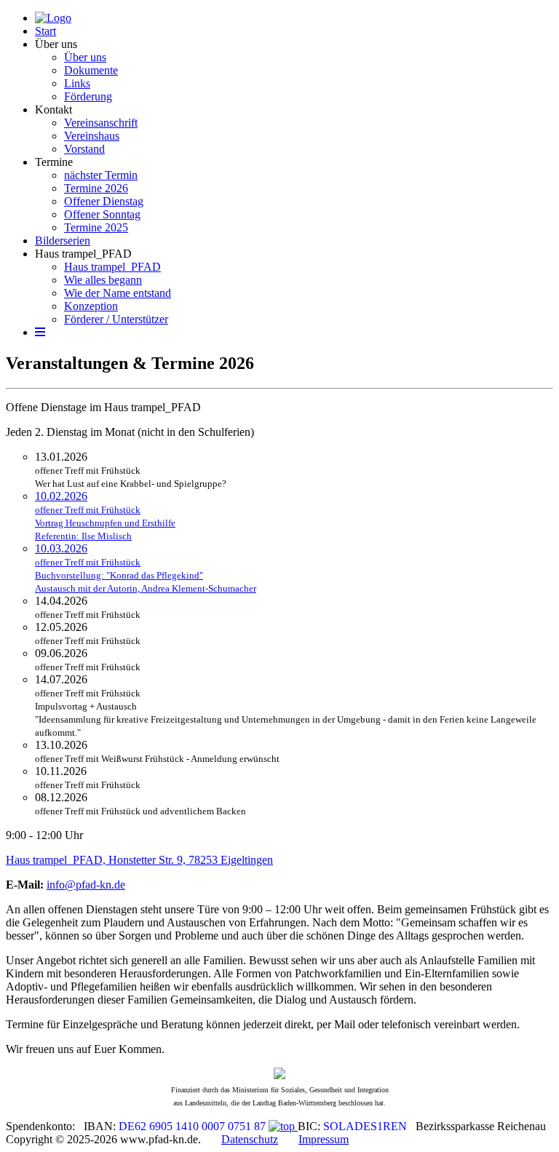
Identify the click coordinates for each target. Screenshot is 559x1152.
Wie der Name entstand (117, 293)
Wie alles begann (103, 280)
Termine (54, 162)
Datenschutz (249, 1139)
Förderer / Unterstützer (116, 319)
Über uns (56, 44)
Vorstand (84, 149)
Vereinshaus (91, 136)
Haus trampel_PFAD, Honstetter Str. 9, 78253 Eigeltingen (139, 860)
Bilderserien (62, 240)
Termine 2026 (96, 188)
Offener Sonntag (102, 214)
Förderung (88, 96)
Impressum (323, 1139)
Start (45, 31)
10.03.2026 (145, 568)
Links (77, 83)
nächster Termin (101, 175)
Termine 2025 (96, 227)
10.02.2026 (105, 515)
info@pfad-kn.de (86, 884)
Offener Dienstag (103, 201)
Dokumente (91, 70)
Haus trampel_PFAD (83, 253)
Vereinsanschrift (101, 122)
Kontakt (53, 109)
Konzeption (91, 306)
